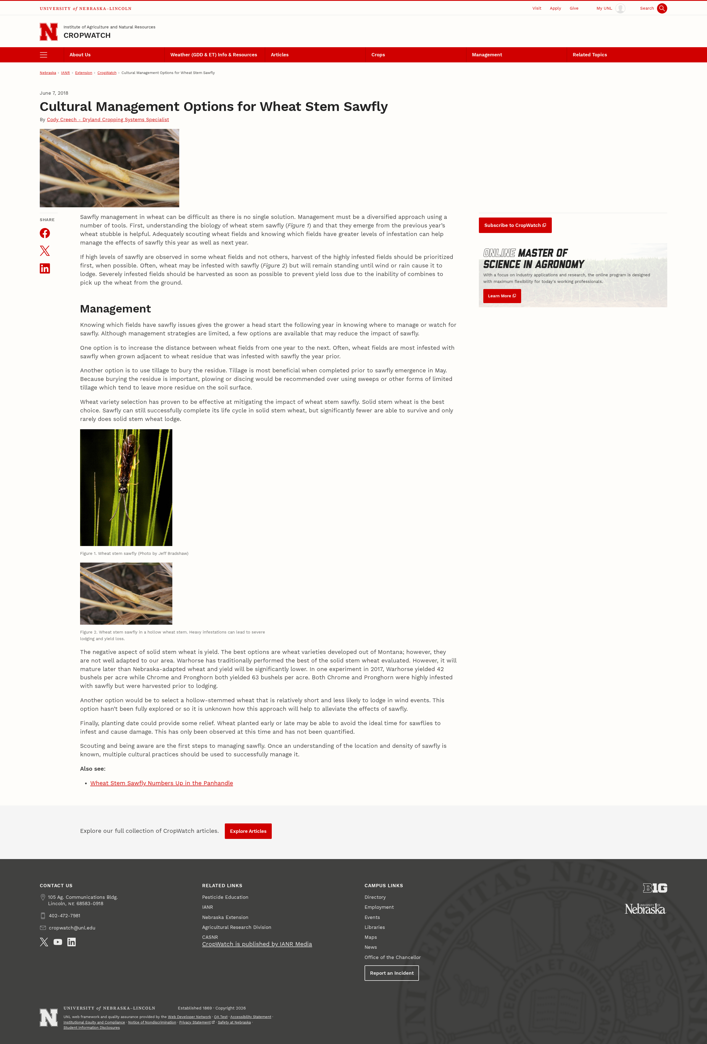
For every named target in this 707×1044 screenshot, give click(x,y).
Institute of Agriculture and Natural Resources (109, 27)
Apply (555, 8)
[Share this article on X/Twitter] (45, 251)
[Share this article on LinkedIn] (45, 268)
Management (487, 54)
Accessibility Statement (250, 1017)
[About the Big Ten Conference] (655, 888)
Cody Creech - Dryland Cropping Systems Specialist (108, 119)
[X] (44, 942)
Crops (378, 54)
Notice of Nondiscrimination (152, 1022)
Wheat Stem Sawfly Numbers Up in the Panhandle (161, 783)
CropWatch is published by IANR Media (257, 944)
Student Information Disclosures (92, 1028)
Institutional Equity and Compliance (94, 1022)
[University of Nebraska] (645, 908)
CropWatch (87, 35)
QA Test (221, 1017)
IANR (65, 73)
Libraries (375, 927)
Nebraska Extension (225, 917)
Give (574, 8)
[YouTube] (58, 942)
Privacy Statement (195, 1022)
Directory (375, 897)
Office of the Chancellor (393, 957)
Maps (371, 937)
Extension (83, 73)
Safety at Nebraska (234, 1022)
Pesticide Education (225, 897)
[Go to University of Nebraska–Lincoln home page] (49, 32)
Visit (536, 8)
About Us (80, 54)
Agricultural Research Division (236, 927)
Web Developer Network (189, 1017)
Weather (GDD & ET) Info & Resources (213, 54)
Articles (280, 54)
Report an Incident (392, 973)
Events (372, 917)
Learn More (499, 295)
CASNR (210, 937)
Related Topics (590, 54)
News (371, 947)
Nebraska (48, 73)
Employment (379, 907)
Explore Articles (248, 831)
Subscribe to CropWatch (512, 225)
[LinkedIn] (71, 942)
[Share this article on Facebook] (45, 233)
